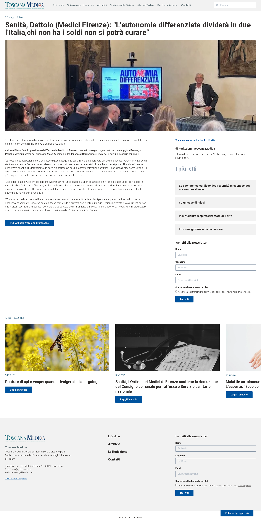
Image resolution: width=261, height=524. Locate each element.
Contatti (186, 5)
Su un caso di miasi (192, 202)
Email (178, 274)
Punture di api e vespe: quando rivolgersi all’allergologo (52, 382)
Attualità (102, 5)
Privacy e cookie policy (16, 478)
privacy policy (244, 292)
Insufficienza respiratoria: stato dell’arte (205, 216)
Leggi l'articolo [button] (18, 389)
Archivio (114, 444)
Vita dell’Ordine (145, 5)
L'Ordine (114, 436)
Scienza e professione (80, 5)
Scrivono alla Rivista (122, 5)
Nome (178, 249)
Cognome (180, 262)
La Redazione (117, 452)
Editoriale (58, 5)
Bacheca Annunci (167, 5)
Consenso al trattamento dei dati (191, 287)
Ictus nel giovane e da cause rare (201, 229)
